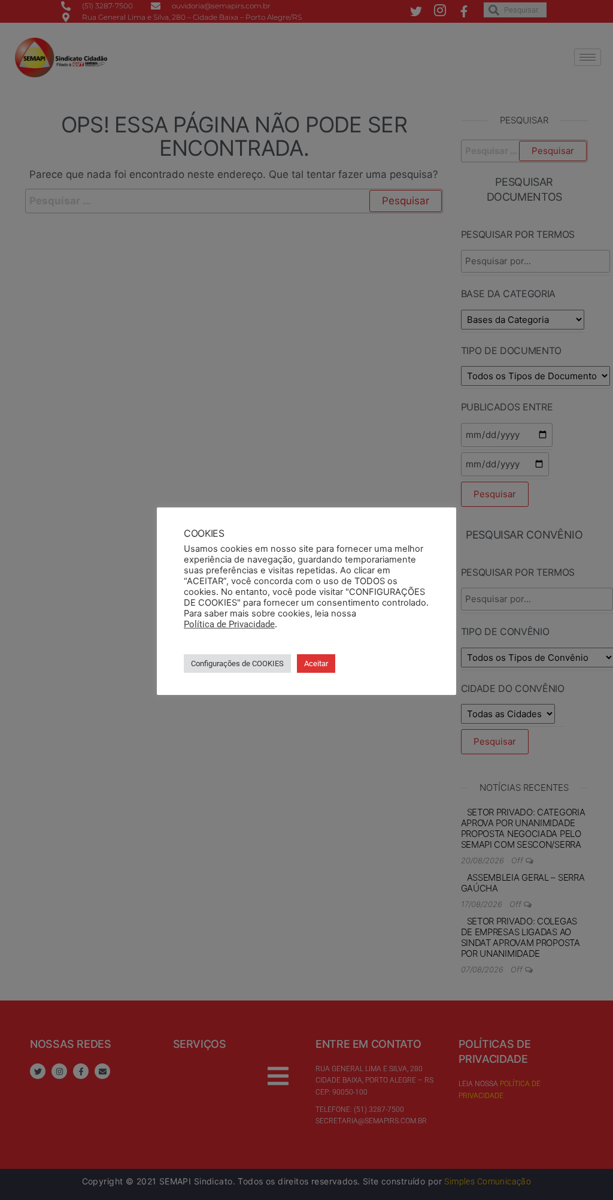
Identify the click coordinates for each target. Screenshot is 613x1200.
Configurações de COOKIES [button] (237, 663)
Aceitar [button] (316, 663)
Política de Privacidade (229, 624)
